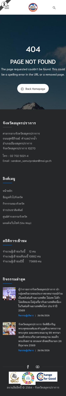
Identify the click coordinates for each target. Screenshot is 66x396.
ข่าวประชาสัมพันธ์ (13, 210)
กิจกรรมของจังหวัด (13, 203)
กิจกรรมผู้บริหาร (26, 315)
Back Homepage (35, 88)
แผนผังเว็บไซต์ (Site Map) (17, 223)
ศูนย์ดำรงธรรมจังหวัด (15, 216)
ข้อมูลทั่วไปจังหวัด (13, 197)
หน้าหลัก (7, 190)
